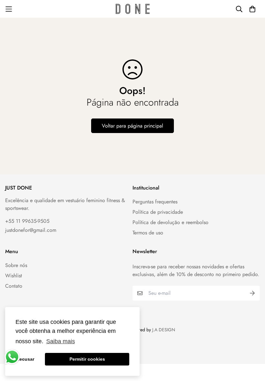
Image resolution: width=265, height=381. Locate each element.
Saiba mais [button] (60, 341)
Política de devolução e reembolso (170, 222)
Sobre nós (16, 265)
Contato (13, 286)
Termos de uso (147, 232)
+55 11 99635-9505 (27, 221)
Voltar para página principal (132, 125)
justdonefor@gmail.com (30, 230)
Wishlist (13, 275)
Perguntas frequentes (154, 201)
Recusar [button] (25, 359)
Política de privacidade (157, 212)
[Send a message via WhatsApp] (12, 357)
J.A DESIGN (163, 329)
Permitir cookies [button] (87, 359)
